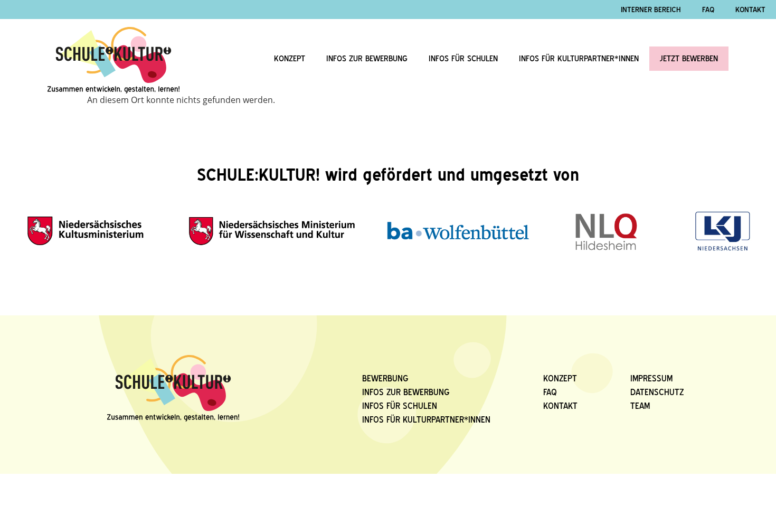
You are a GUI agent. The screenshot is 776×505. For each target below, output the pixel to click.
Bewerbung (385, 378)
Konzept (289, 58)
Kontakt (560, 406)
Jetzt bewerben (689, 58)
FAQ (550, 392)
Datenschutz (657, 392)
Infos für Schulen (463, 58)
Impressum (651, 378)
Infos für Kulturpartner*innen (579, 58)
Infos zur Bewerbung (367, 58)
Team (640, 406)
